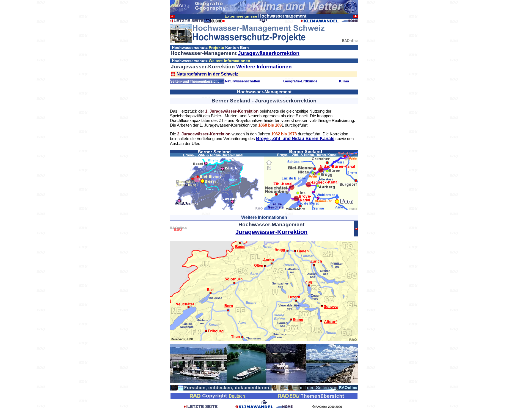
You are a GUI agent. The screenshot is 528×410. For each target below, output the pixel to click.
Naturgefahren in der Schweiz (207, 74)
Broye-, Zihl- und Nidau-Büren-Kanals (295, 138)
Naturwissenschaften (242, 81)
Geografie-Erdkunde (300, 81)
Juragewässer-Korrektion (271, 231)
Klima (344, 81)
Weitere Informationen (264, 66)
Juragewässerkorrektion (268, 53)
